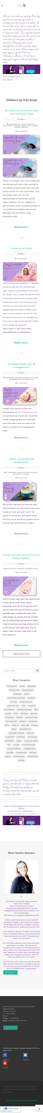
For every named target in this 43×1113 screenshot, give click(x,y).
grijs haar (34, 713)
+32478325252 (13, 1018)
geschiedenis (11, 568)
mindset (35, 725)
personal (30, 733)
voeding (25, 474)
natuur (14, 729)
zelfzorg (24, 127)
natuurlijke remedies (11, 126)
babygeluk (9, 377)
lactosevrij (17, 474)
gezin (36, 709)
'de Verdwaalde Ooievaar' (28, 412)
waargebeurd (27, 379)
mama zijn (25, 725)
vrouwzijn (9, 752)
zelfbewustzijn (18, 756)
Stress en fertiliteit (21, 248)
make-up (15, 725)
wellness (34, 126)
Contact (11, 973)
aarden (22, 686)
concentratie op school (16, 698)
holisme (20, 568)
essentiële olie (15, 124)
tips (28, 126)
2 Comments (22, 383)
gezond (8, 713)
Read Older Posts (21, 654)
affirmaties (32, 686)
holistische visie (31, 717)
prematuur (34, 377)
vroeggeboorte (15, 379)
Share (21, 119)
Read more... (21, 227)
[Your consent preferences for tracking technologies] (39, 1109)
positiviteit (10, 737)
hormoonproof (31, 472)
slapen (23, 126)
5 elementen (11, 472)
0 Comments (22, 131)
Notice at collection (7, 1111)
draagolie (31, 698)
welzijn (17, 127)
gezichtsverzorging (24, 709)
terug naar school (31, 741)
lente (7, 725)
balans (26, 694)
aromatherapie (27, 690)
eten (23, 706)
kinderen (30, 124)
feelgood (31, 706)
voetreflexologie (31, 568)
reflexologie (32, 737)
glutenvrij (21, 472)
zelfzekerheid (32, 756)
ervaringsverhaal (22, 377)
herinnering (9, 717)
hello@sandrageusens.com (17, 1020)
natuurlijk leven (25, 729)
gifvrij (24, 124)
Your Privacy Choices (13, 1108)
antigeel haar (14, 690)
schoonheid (9, 741)
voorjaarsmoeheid (14, 748)
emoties (13, 702)
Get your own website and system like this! (21, 1100)
